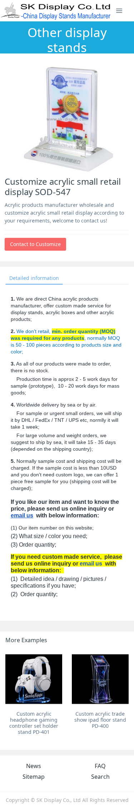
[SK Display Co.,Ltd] (56, 10)
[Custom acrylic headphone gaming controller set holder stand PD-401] (33, 679)
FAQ (100, 766)
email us (22, 515)
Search (100, 777)
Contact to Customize (35, 244)
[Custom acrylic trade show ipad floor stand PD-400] (100, 679)
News (33, 766)
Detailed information (34, 278)
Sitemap (34, 777)
